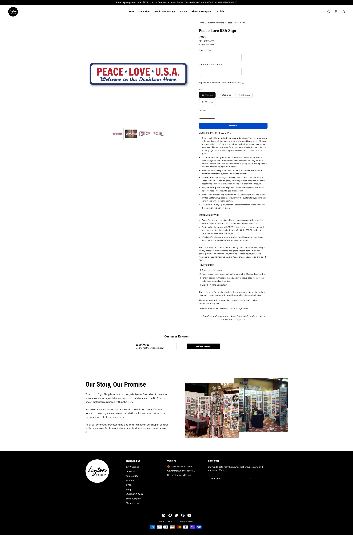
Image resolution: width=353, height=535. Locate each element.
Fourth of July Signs (215, 22)
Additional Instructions (210, 64)
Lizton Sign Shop (171, 521)
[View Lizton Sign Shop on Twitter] (176, 515)
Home (201, 22)
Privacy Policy (133, 498)
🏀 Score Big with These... (180, 466)
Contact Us (132, 476)
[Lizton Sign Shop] (13, 12)
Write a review (203, 346)
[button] (329, 12)
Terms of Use (132, 503)
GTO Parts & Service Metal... (181, 470)
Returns (130, 480)
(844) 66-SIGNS (134, 494)
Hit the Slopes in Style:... (179, 475)
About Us (131, 471)
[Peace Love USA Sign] (117, 134)
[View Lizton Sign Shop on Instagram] (164, 515)
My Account (132, 466)
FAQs (129, 485)
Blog (128, 489)
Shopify (190, 521)
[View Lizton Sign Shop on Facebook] (170, 515)
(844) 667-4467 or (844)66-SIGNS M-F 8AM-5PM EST (210, 2)
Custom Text (205, 50)
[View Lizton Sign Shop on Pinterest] (183, 515)
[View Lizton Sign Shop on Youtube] (189, 515)
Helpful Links (133, 460)
